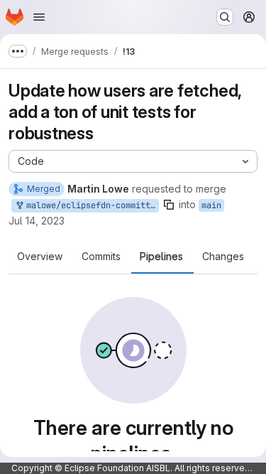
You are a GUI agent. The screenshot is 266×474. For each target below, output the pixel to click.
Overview (39, 256)
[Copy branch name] (168, 204)
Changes (223, 256)
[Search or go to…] (224, 17)
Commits (101, 256)
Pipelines (161, 256)
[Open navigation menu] (39, 17)
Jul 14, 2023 (37, 221)
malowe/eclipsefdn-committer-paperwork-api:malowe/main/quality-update (90, 205)
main (211, 205)
